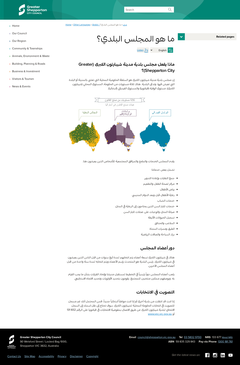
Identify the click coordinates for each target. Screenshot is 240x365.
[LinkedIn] (223, 355)
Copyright (92, 356)
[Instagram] (215, 355)
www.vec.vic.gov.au (160, 314)
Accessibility (46, 356)
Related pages (225, 37)
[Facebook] (207, 355)
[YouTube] (230, 355)
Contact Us (14, 356)
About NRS (227, 337)
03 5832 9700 (193, 337)
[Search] (170, 9)
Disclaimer (76, 356)
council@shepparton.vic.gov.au (157, 337)
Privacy (62, 356)
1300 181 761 (225, 341)
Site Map (29, 356)
